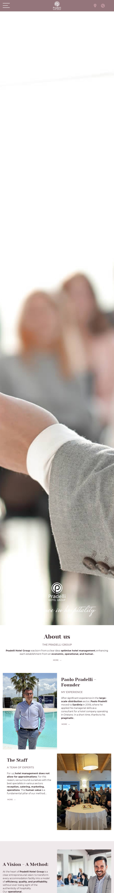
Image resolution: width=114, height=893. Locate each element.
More (56, 660)
